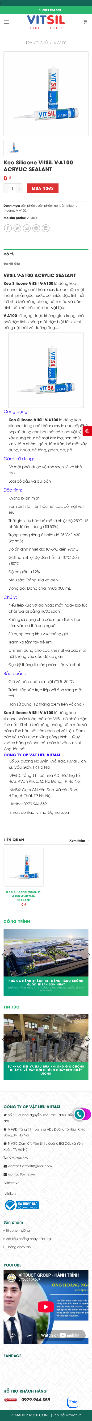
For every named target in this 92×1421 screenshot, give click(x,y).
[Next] (88, 964)
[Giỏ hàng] (86, 22)
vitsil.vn (10, 1193)
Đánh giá (12, 263)
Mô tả (9, 254)
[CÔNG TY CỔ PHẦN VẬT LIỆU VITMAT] (46, 22)
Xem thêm (77, 840)
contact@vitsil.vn (21, 1174)
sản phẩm (28, 205)
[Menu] (6, 22)
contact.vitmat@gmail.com (30, 1165)
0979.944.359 (51, 10)
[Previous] (3, 964)
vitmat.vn (11, 1182)
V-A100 (21, 210)
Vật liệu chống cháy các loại (28, 1238)
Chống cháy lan (18, 1246)
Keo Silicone (16, 283)
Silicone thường (17, 1230)
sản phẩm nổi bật (51, 205)
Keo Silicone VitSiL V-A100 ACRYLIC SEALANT (23, 896)
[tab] (46, 254)
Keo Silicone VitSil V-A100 (33, 419)
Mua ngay (43, 188)
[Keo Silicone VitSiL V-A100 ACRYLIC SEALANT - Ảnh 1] (46, 93)
